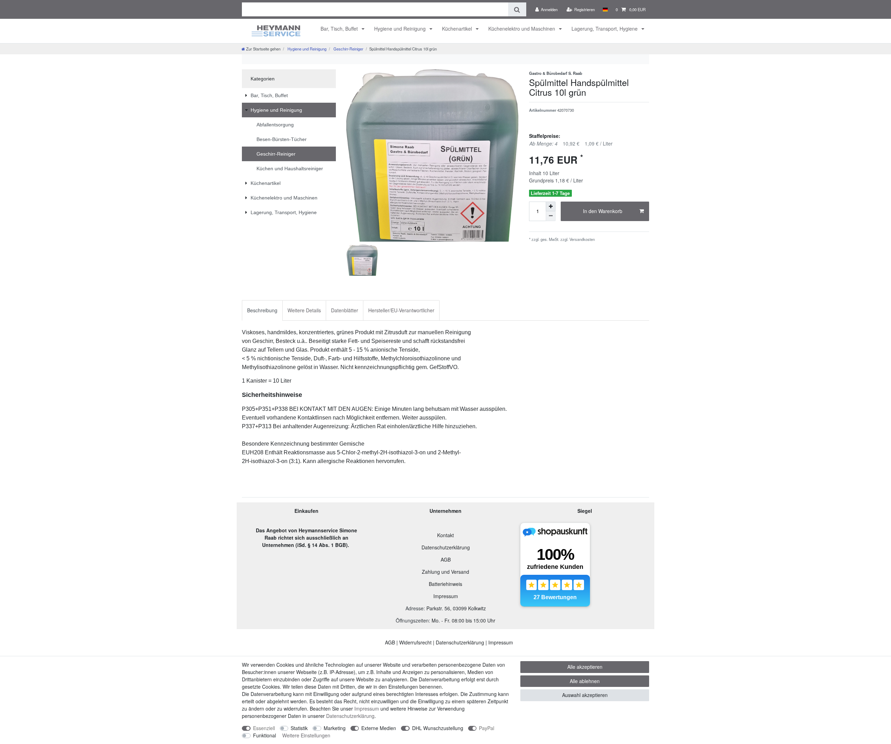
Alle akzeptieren (584, 666)
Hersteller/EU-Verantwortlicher (401, 310)
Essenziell (264, 728)
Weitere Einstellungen (306, 735)
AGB (446, 559)
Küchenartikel (457, 28)
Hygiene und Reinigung (400, 28)
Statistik (299, 728)
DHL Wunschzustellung (437, 728)
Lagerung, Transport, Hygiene (605, 28)
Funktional (264, 735)
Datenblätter (344, 310)
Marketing (335, 728)
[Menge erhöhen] (550, 206)
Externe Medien (378, 728)
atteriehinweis (447, 583)
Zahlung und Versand (445, 571)
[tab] (262, 310)
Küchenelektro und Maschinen (522, 28)
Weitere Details (304, 310)
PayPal (486, 728)
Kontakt (445, 535)
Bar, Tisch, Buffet (340, 28)
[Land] (605, 9)
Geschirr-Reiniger (347, 49)
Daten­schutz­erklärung (350, 715)
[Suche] (517, 9)
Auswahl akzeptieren (585, 694)
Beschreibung (262, 310)
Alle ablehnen (585, 681)
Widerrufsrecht (415, 642)
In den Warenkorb (602, 210)
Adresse (414, 608)
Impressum (445, 596)
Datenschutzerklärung (445, 547)
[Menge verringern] (550, 216)
